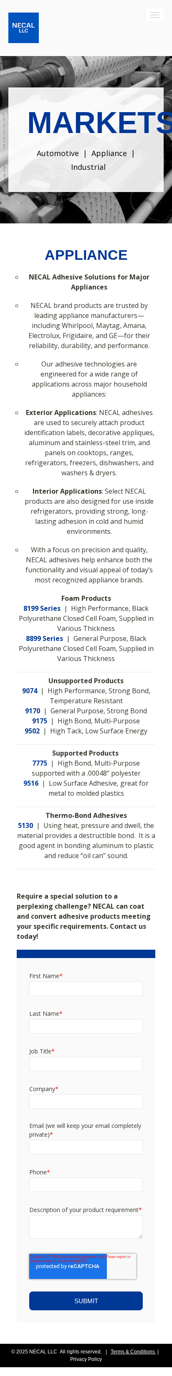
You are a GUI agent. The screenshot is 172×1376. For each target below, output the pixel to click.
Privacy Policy (86, 1359)
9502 (32, 730)
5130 (25, 825)
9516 (30, 783)
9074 (29, 690)
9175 (39, 720)
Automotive (58, 153)
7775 (39, 763)
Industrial (88, 167)
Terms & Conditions (133, 1352)
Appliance (109, 153)
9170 (32, 710)
